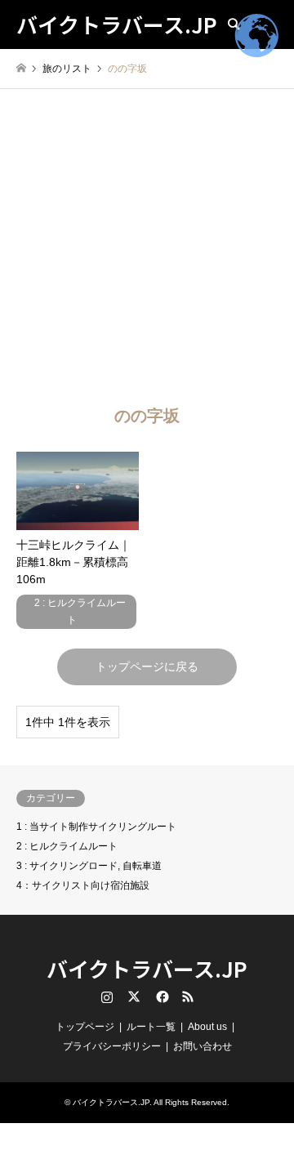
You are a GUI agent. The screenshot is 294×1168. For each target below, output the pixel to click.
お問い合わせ (202, 1046)
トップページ (85, 1026)
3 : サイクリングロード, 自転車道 (89, 866)
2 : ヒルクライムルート (67, 846)
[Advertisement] (147, 244)
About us (207, 1026)
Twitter (134, 996)
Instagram (107, 996)
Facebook (161, 996)
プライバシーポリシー (112, 1046)
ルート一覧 (151, 1026)
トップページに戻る (147, 666)
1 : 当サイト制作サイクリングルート (96, 826)
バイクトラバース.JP (147, 968)
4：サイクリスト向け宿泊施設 (82, 885)
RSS (188, 996)
